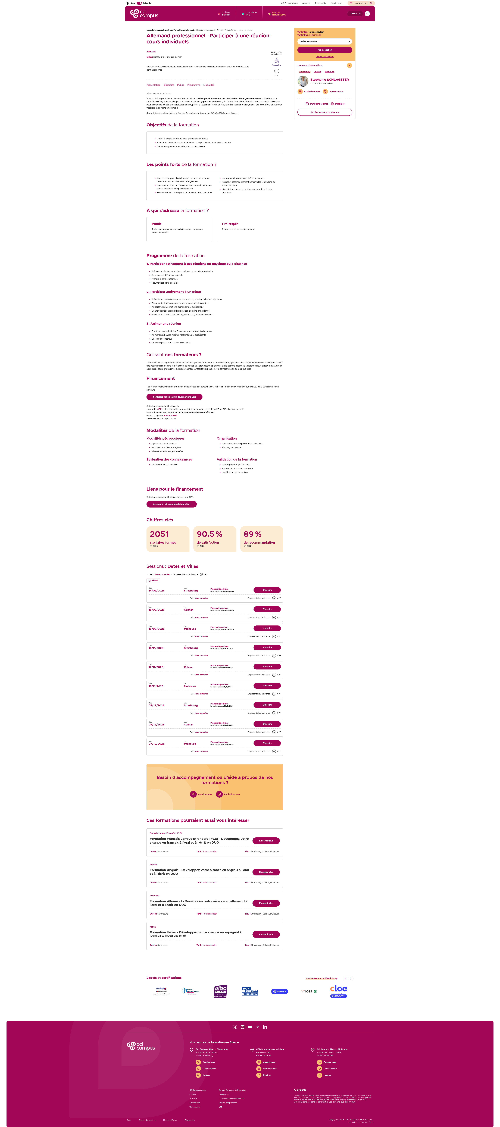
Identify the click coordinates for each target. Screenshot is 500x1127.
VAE (220, 1107)
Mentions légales (170, 1120)
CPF (159, 409)
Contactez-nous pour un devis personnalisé (174, 397)
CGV (129, 1120)
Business (226, 13)
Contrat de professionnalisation (231, 1099)
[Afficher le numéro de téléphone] (371, 3)
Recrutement (335, 3)
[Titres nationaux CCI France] (279, 991)
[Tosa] (309, 991)
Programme (193, 85)
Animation (147, 3)
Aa (133, 3)
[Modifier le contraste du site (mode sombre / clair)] (127, 3)
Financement (224, 1094)
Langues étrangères (163, 30)
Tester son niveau (325, 57)
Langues (279, 13)
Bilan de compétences (228, 1103)
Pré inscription (325, 50)
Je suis (353, 14)
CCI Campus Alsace (289, 3)
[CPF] (250, 991)
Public (180, 85)
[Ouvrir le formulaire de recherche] (367, 13)
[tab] (324, 79)
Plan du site (190, 1120)
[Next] (350, 978)
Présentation (153, 85)
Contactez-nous (359, 3)
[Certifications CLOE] (338, 991)
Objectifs (169, 85)
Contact (192, 1094)
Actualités (306, 3)
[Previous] (345, 978)
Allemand (189, 30)
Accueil (149, 30)
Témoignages (194, 1107)
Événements (320, 3)
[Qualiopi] (161, 991)
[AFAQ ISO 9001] (220, 991)
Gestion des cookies (147, 1120)
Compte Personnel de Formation (232, 1090)
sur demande (314, 35)
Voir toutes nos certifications (320, 978)
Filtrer (155, 581)
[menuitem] (289, 3)
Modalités (208, 85)
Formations (251, 13)
